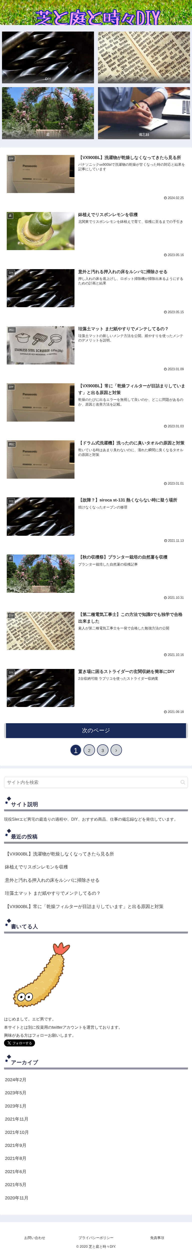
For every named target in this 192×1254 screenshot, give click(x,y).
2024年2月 (15, 1079)
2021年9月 (15, 1145)
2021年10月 (17, 1132)
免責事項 (157, 1238)
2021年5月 (15, 1184)
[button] (182, 782)
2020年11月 (16, 1197)
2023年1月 (15, 1106)
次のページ (96, 730)
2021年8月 (15, 1158)
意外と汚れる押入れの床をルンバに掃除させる (52, 880)
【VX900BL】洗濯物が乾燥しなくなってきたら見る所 (59, 853)
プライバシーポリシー (96, 1238)
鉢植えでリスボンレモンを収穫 (36, 866)
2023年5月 (15, 1092)
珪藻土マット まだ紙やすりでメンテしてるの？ (53, 893)
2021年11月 (16, 1119)
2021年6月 (15, 1171)
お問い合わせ (34, 1238)
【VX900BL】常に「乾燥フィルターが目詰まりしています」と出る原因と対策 (84, 906)
